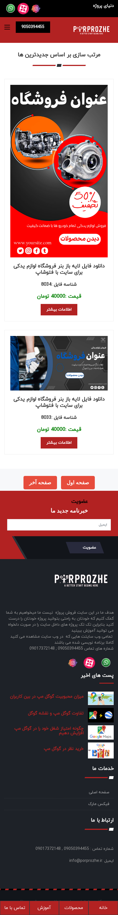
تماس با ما (14, 908)
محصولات (73, 908)
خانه (103, 908)
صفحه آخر (40, 482)
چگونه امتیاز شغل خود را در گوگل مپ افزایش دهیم (49, 731)
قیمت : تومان (59, 296)
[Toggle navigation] (7, 28)
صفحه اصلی (99, 792)
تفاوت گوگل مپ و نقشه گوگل (56, 713)
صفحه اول (78, 482)
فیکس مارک (98, 804)
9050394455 (32, 27)
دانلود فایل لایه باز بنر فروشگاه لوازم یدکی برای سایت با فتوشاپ (59, 269)
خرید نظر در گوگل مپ (64, 749)
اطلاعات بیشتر (59, 309)
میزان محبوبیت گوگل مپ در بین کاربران (47, 697)
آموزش (44, 908)
